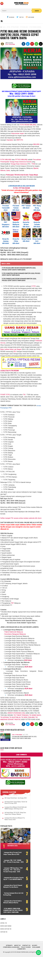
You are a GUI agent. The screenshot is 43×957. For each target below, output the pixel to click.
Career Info (21, 949)
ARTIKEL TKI (3, 923)
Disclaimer (36, 947)
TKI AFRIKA (4, 717)
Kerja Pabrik (26, 239)
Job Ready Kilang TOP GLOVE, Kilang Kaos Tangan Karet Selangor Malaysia (15, 813)
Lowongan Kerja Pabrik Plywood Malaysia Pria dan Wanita (12, 886)
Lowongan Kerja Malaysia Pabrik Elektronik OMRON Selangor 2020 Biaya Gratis (15, 808)
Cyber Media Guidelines (11, 947)
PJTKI (34, 286)
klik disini (16, 210)
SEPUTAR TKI (3, 932)
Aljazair (35, 168)
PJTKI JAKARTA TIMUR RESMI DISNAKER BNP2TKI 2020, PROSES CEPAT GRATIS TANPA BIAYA (12, 910)
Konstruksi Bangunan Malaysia (15, 634)
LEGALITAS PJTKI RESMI (9, 371)
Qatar (8, 170)
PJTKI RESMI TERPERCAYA (21, 952)
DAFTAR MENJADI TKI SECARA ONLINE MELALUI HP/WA (21, 522)
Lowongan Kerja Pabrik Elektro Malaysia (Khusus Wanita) (12, 901)
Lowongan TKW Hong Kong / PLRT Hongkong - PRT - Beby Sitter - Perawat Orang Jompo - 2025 (13, 869)
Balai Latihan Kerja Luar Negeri (11, 349)
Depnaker (9, 140)
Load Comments (21, 754)
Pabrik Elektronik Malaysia (13, 632)
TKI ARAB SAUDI (35, 715)
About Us (17, 945)
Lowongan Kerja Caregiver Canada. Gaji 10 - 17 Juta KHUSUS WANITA (13, 878)
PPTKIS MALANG (21, 159)
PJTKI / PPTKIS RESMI (10, 44)
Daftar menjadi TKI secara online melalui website (21, 518)
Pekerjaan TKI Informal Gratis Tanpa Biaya (22, 175)
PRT (12, 603)
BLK (15, 351)
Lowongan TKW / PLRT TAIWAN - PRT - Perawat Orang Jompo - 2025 (13, 861)
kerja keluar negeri (17, 133)
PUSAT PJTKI (5, 395)
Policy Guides (26, 947)
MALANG (36, 144)
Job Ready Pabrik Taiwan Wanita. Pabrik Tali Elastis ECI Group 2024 (15, 802)
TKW (33, 164)
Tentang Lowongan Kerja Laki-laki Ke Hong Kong (13, 894)
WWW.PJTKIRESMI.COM (16, 713)
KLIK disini (28, 660)
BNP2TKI (19, 140)
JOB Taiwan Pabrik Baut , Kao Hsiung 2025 (15, 798)
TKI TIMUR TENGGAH (21, 715)
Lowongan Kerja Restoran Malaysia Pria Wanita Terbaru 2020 (14, 818)
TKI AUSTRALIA (14, 717)
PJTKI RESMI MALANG (28, 125)
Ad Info (34, 945)
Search (37, 11)
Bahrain (3, 170)
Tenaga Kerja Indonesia (19, 164)
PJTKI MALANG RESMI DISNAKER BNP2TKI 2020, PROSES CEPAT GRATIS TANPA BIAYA (24, 737)
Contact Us (26, 945)
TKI (24, 395)
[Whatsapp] (38, 952)
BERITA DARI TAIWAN (5, 926)
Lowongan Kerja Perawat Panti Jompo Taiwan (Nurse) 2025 (12, 853)
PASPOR (17, 719)
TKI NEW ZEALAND (28, 717)
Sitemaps (9, 945)
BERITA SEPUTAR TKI (5, 929)
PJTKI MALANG (5, 159)
